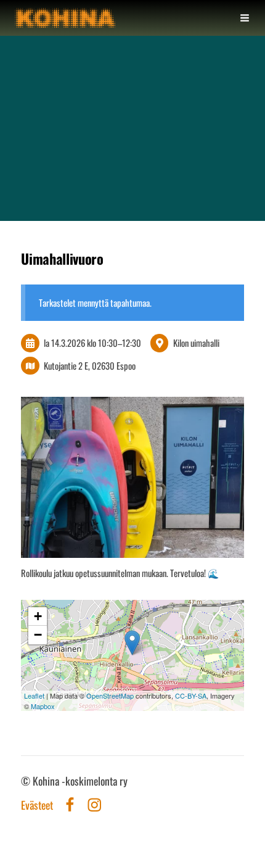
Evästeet (37, 805)
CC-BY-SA (190, 695)
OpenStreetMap (110, 695)
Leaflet (34, 695)
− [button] (38, 634)
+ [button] (38, 616)
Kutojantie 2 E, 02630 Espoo (90, 365)
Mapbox (43, 706)
